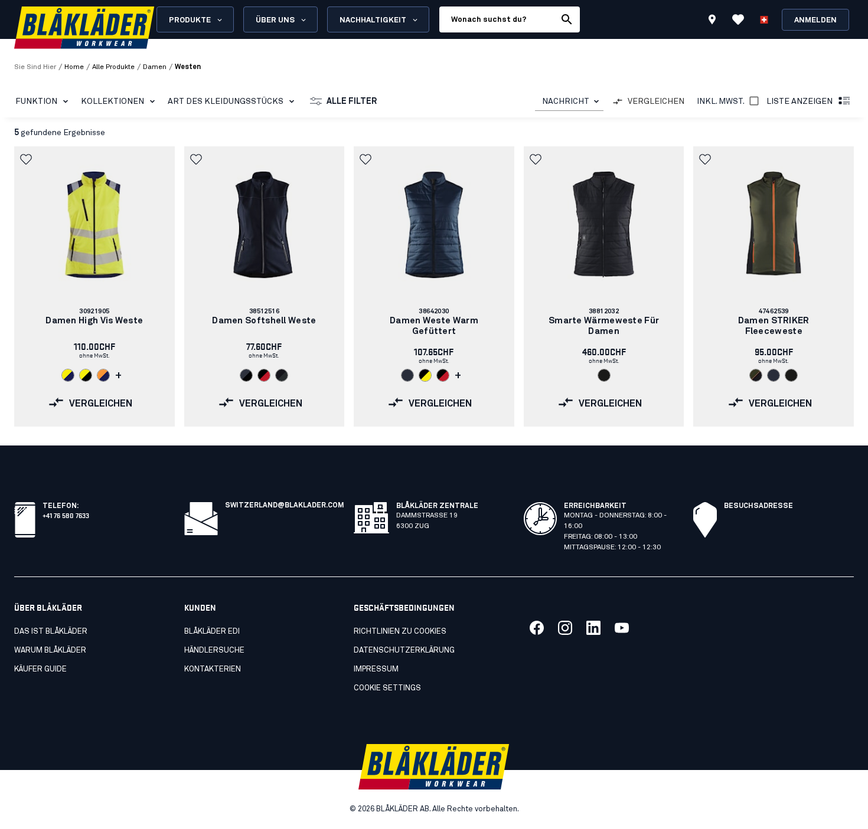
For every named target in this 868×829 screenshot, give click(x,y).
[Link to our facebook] (537, 628)
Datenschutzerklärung (404, 650)
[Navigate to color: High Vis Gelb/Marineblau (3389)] (67, 375)
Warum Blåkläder (50, 650)
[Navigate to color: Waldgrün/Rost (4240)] (755, 375)
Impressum (376, 669)
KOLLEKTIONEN (112, 101)
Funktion (36, 101)
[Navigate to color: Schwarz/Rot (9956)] (263, 375)
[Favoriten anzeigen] (738, 19)
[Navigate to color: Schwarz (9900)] (604, 375)
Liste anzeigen (799, 101)
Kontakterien (212, 669)
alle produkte (113, 67)
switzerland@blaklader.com (284, 505)
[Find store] (712, 21)
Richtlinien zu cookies (400, 631)
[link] (94, 286)
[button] (27, 159)
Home (74, 67)
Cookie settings (387, 688)
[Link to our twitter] (565, 628)
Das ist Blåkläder (50, 631)
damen (155, 67)
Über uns (275, 20)
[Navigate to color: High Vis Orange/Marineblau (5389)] (103, 375)
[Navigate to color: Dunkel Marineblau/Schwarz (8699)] (246, 375)
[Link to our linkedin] (593, 628)
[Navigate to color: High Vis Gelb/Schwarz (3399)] (85, 375)
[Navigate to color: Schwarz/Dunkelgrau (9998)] (281, 375)
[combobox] (569, 102)
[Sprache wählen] (764, 19)
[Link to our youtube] (622, 628)
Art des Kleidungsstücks (225, 101)
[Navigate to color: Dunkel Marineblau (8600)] (407, 375)
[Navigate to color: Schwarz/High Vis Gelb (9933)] (425, 375)
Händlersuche (214, 650)
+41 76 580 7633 (66, 514)
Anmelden (815, 20)
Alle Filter (352, 101)
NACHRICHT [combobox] (565, 101)
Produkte (190, 20)
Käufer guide (40, 669)
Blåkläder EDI (212, 631)
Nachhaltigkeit (373, 20)
